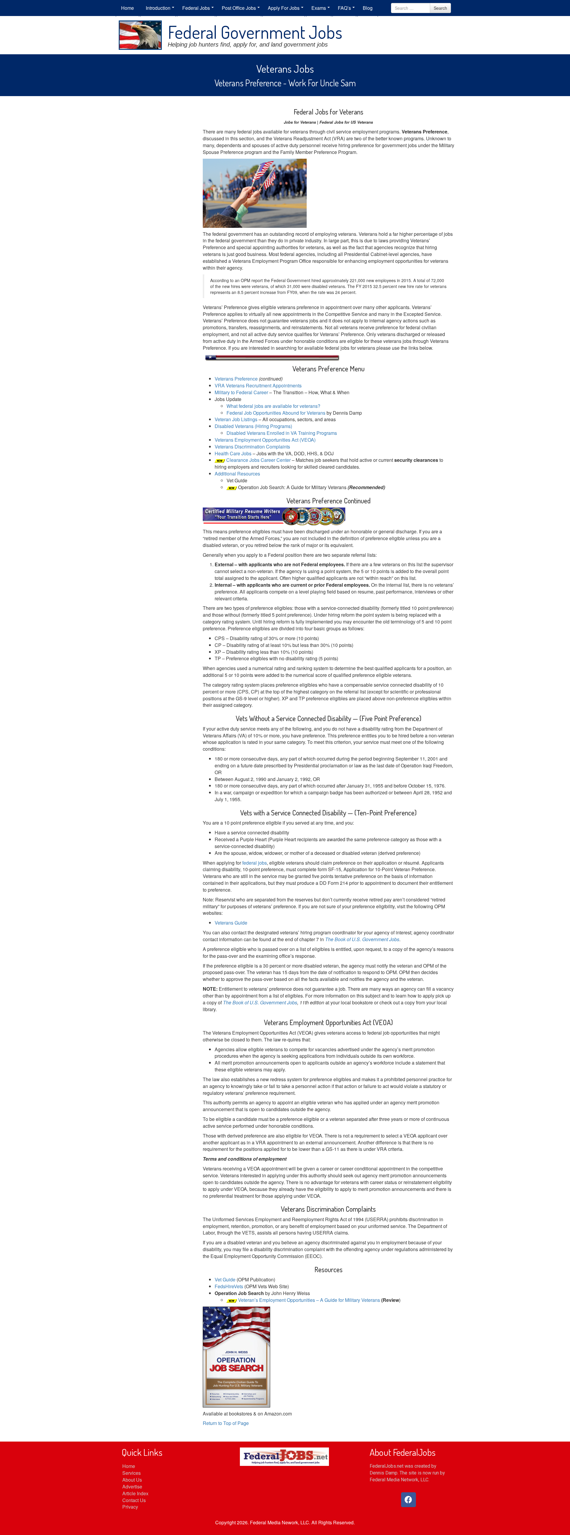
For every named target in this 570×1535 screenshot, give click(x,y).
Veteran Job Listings (236, 419)
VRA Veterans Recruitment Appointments (258, 385)
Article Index (135, 1493)
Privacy (130, 1506)
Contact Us (134, 1500)
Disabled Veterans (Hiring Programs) (253, 426)
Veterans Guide (231, 922)
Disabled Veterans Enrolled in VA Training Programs (282, 433)
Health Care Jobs (233, 453)
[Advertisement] (155, 194)
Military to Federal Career (241, 392)
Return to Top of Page (226, 1423)
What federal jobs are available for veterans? (273, 406)
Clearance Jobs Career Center (258, 459)
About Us (132, 1479)
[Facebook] (408, 1499)
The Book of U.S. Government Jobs (362, 939)
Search (440, 8)
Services (131, 1472)
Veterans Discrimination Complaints (252, 446)
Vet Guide (225, 1279)
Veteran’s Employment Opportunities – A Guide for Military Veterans (309, 1300)
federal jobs (254, 862)
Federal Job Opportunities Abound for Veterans (277, 412)
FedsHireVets (229, 1286)
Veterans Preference (237, 378)
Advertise (132, 1486)
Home (128, 1466)
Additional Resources (237, 473)
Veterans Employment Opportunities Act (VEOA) (265, 439)
